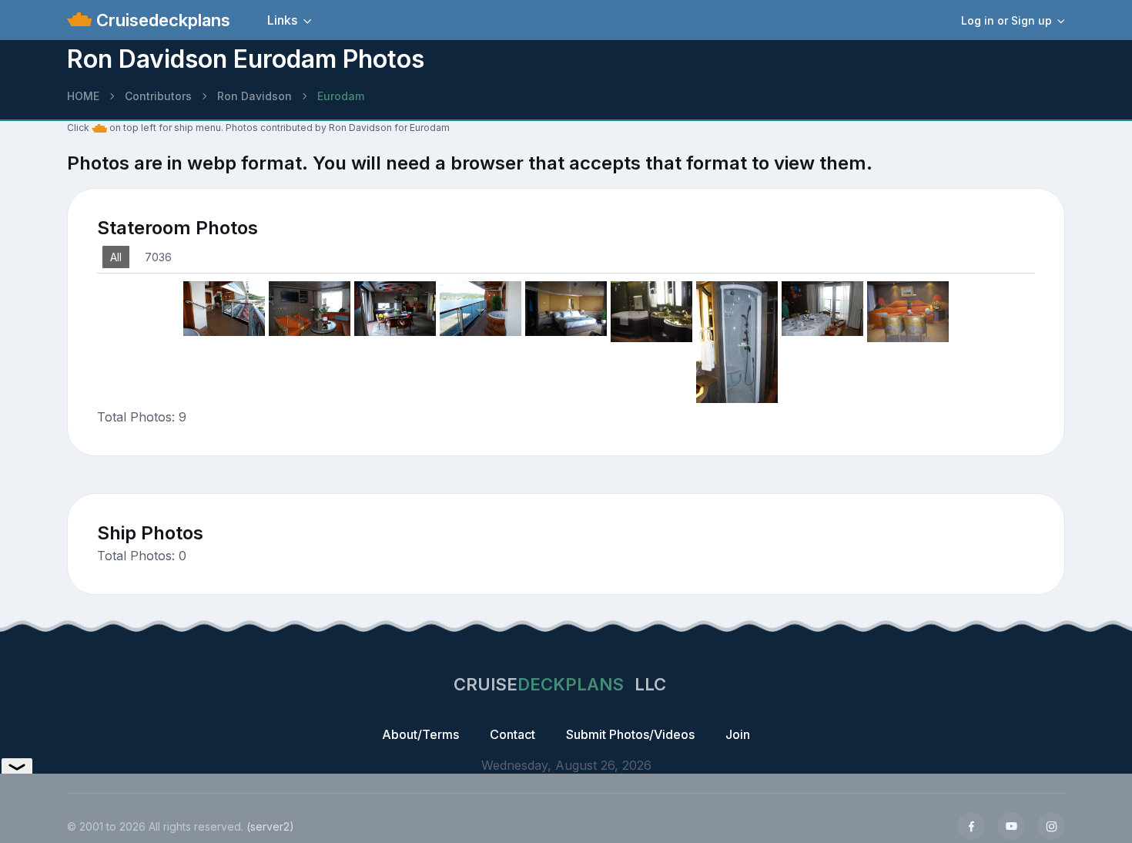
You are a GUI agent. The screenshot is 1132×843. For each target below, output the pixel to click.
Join (737, 734)
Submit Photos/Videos (630, 734)
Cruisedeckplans (161, 20)
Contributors (158, 95)
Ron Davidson (254, 95)
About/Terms (420, 734)
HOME (83, 95)
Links (282, 20)
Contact (512, 734)
